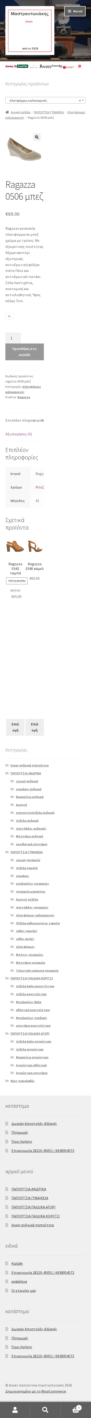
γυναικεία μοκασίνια (30, 891)
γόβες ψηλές (25, 939)
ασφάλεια (19, 1281)
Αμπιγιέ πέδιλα (27, 899)
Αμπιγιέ (21, 805)
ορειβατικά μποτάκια (31, 844)
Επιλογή (15, 727)
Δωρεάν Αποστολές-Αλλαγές (34, 1123)
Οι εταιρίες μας (23, 1290)
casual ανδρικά (27, 781)
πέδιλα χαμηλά (27, 868)
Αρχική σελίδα (20, 112)
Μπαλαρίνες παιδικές (31, 1018)
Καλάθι (17, 1263)
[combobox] (45, 100)
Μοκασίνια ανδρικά (29, 797)
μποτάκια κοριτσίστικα (33, 1025)
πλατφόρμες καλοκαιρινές (35, 915)
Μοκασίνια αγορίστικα (32, 1057)
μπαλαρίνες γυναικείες (32, 883)
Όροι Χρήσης (21, 1141)
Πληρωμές (19, 1132)
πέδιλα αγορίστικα (29, 1049)
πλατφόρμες (25, 947)
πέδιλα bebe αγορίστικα (33, 1041)
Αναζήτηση (45, 1410)
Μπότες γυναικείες (29, 955)
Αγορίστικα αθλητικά (31, 1065)
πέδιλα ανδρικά (27, 820)
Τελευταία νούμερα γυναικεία (37, 970)
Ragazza (24, 397)
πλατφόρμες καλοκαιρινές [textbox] (44, 100)
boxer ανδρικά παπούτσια (29, 765)
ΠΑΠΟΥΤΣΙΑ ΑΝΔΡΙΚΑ (25, 773)
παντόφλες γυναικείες (32, 907)
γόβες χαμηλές (26, 931)
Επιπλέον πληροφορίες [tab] (24, 420)
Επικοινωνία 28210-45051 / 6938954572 (42, 1150)
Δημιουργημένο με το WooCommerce (35, 1391)
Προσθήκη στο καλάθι (24, 351)
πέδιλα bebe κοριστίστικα (35, 986)
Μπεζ (39, 487)
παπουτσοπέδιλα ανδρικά (35, 813)
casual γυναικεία (28, 860)
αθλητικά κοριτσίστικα (33, 1010)
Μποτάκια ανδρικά (29, 836)
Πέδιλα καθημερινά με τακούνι (38, 923)
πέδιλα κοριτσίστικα (31, 994)
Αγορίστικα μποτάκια (31, 1073)
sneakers (22, 876)
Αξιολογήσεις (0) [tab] (18, 434)
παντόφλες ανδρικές (31, 828)
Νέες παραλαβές (22, 1081)
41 (37, 500)
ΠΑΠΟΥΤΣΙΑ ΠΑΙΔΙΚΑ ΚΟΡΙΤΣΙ (31, 978)
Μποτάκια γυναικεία (30, 962)
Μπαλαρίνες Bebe (28, 1002)
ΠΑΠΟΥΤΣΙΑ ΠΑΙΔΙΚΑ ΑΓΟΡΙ (29, 1033)
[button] (37, 137)
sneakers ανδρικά (28, 789)
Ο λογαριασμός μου (15, 1410)
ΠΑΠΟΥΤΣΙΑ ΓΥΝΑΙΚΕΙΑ (49, 112)
